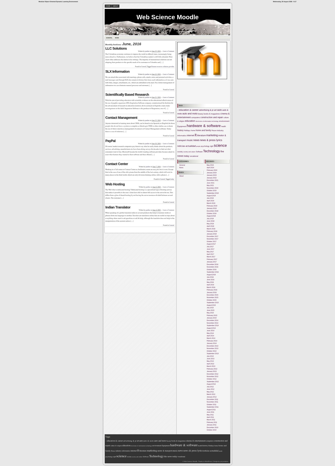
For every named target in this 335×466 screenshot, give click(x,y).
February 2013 (212, 369)
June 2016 (210, 280)
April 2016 (210, 285)
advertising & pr (206, 110)
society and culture (189, 152)
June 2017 (210, 249)
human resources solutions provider (163, 66)
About (115, 6)
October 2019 (211, 190)
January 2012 (212, 397)
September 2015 (213, 303)
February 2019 (212, 206)
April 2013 (210, 364)
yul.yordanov (224, 461)
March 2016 (211, 287)
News (117, 38)
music (190, 140)
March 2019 (211, 203)
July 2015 (210, 308)
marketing (212, 135)
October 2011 (211, 404)
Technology (211, 151)
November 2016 (212, 267)
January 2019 (212, 208)
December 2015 (212, 295)
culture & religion (116, 446)
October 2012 (211, 379)
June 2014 (210, 331)
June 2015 (210, 310)
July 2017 (210, 247)
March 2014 (211, 338)
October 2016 (211, 269)
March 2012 (211, 394)
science (220, 145)
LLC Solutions (116, 48)
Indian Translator (117, 207)
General (109, 38)
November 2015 (212, 297)
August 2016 (211, 275)
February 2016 (212, 290)
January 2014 (212, 343)
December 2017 (212, 236)
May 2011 (210, 415)
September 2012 (213, 382)
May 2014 (210, 333)
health (223, 126)
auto (219, 110)
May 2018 (210, 224)
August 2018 (211, 216)
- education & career (188, 110)
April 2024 (210, 168)
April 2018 (210, 226)
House (214, 130)
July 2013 (210, 356)
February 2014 (212, 341)
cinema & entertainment (196, 440)
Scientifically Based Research (127, 94)
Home (108, 6)
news (196, 140)
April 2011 (210, 417)
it (196, 135)
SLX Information (117, 71)
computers (195, 117)
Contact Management (121, 118)
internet (190, 135)
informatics (181, 135)
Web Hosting (115, 184)
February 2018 (212, 231)
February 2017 (212, 259)
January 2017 (212, 262)
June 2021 (210, 183)
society (180, 152)
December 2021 (212, 180)
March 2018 (211, 229)
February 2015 (212, 315)
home (193, 130)
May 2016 (210, 282)
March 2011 (211, 420)
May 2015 (210, 313)
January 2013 (212, 371)
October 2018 (211, 213)
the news (168, 456)
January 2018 (212, 234)
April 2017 (210, 254)
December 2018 (212, 211)
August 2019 (211, 196)
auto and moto (189, 113)
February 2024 (212, 170)
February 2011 (212, 422)
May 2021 (210, 185)
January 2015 (212, 318)
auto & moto (148, 440)
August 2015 (211, 305)
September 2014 (213, 325)
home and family (203, 130)
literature (201, 135)
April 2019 (210, 201)
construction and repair (211, 117)
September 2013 (213, 353)
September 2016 (213, 272)
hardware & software (204, 126)
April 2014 (210, 336)
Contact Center (116, 164)
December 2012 (212, 374)
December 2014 (212, 320)
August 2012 (211, 384)
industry (220, 130)
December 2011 (212, 399)
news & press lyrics (211, 140)
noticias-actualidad (186, 146)
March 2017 (211, 257)
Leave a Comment (168, 51)
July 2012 (210, 387)
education (190, 121)
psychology (205, 146)
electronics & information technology (207, 121)
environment (224, 121)
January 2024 (212, 173)
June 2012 (210, 389)
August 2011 (211, 410)
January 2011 (211, 425)
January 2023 (212, 175)
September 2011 (213, 407)
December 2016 (212, 264)
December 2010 (212, 427)
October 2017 (211, 241)
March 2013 (211, 366)
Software (199, 152)
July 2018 (210, 219)
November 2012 (212, 376)
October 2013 (211, 351)
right (211, 146)
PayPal (110, 141)
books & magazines (212, 114)
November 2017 (212, 239)
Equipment (181, 126)
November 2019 (212, 188)
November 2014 (212, 323)
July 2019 (210, 198)
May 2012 (210, 392)
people (198, 146)
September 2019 (213, 193)
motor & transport (164, 450)
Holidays (187, 130)
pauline (147, 51)
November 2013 (212, 348)
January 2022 (212, 178)
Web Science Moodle (167, 17)
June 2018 (210, 221)
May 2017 (210, 252)
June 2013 (210, 359)
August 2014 (211, 328)
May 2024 (210, 165)
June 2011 (210, 412)
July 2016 (210, 277)
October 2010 (211, 430)
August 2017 (211, 244)
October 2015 (211, 300)
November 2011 (212, 402)
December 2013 (212, 346)
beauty (200, 114)
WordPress (208, 461)
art (215, 110)
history (180, 130)
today (172, 179)
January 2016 (212, 292)
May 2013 (210, 361)
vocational (194, 156)
